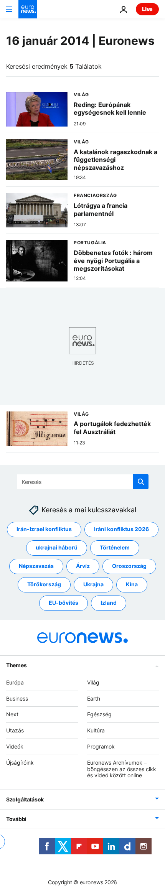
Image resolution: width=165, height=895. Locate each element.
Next (12, 714)
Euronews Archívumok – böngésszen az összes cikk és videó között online (121, 768)
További (16, 819)
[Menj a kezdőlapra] (27, 9)
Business (17, 698)
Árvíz (83, 566)
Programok (101, 746)
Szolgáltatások (25, 799)
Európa (15, 682)
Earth (93, 698)
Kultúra (96, 730)
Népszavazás (36, 566)
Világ (93, 682)
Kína (132, 584)
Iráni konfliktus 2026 (121, 529)
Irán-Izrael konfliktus (44, 529)
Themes (16, 664)
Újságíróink (20, 762)
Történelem (115, 547)
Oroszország (129, 566)
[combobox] (82, 481)
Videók (14, 746)
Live (147, 9)
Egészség (99, 714)
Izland (109, 602)
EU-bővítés (63, 602)
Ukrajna (93, 584)
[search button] (140, 481)
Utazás (15, 730)
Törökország (44, 584)
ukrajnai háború (57, 547)
